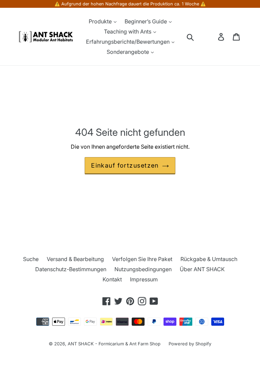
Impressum (144, 279)
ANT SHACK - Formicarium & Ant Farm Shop (114, 343)
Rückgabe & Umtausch (208, 259)
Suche (31, 259)
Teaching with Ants (128, 31)
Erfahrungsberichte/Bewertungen (128, 41)
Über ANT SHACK (202, 269)
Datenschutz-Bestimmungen (70, 269)
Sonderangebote (128, 51)
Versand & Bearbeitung (75, 259)
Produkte (101, 21)
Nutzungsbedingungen (143, 269)
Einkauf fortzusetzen (125, 165)
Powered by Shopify (190, 343)
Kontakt (112, 279)
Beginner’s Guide (146, 21)
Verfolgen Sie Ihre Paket (142, 259)
